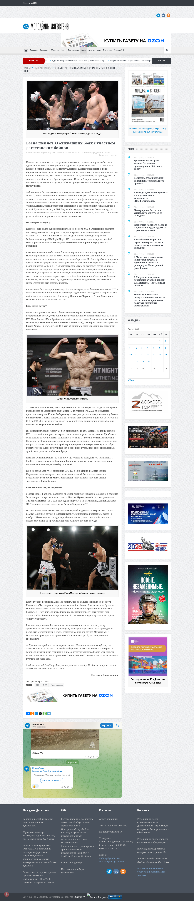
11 (136, 354)
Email (116, 155)
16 (166, 354)
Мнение (27, 9)
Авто (99, 50)
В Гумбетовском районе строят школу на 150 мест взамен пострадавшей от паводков (148, 243)
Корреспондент (47, 152)
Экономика (44, 50)
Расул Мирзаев (57, 685)
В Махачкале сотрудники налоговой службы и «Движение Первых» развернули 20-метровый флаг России (148, 262)
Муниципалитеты (109, 9)
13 (148, 354)
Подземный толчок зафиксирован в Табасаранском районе (93, 60)
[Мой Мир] (36, 713)
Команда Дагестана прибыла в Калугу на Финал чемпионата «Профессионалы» (151, 196)
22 (160, 361)
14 (154, 354)
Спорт (83, 50)
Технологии (107, 50)
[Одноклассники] (32, 713)
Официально (57, 9)
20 (148, 361)
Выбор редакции (94, 152)
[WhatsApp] (45, 713)
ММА (45, 685)
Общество (55, 50)
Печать (104, 155)
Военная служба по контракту (143, 9)
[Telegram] (49, 713)
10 (130, 354)
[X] (40, 713)
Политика (34, 50)
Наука (63, 50)
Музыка (95, 9)
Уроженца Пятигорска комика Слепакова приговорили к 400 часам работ (148, 164)
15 (160, 354)
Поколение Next (41, 9)
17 (130, 361)
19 (142, 361)
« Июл (131, 380)
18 (136, 361)
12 (142, 354)
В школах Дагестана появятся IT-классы (143, 60)
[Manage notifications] (6, 894)
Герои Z (123, 9)
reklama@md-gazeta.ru (111, 861)
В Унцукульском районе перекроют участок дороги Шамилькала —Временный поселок (149, 281)
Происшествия (73, 50)
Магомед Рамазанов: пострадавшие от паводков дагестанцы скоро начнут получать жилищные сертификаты (149, 300)
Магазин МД (119, 50)
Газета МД (70, 9)
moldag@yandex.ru (109, 858)
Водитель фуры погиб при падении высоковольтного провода (149, 180)
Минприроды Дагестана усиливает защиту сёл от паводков (148, 213)
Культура (91, 50)
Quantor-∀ (79, 896)
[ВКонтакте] (28, 713)
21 (154, 361)
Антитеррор (83, 9)
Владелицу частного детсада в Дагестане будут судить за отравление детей (150, 227)
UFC (37, 685)
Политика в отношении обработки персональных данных (151, 872)
